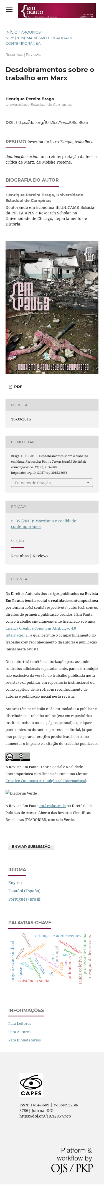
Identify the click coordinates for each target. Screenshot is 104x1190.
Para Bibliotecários (24, 1040)
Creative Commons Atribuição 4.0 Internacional (46, 780)
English (15, 882)
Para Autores (19, 1031)
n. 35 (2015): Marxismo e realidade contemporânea (39, 41)
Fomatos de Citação (33, 482)
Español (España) (24, 890)
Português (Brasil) (25, 899)
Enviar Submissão (31, 846)
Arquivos (31, 32)
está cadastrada (52, 805)
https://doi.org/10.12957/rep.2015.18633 (52, 122)
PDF (17, 386)
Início (11, 32)
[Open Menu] (9, 9)
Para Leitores (19, 1023)
